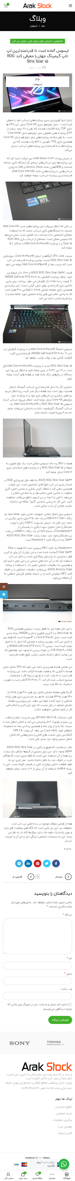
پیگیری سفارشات (62, 1120)
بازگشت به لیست (37, 877)
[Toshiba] (55, 1043)
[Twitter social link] (47, 863)
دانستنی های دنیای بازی (40, 41)
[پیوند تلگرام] (19, 863)
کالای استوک (65, 1133)
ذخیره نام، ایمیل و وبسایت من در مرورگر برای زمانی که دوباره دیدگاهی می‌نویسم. (40, 1006)
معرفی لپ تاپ (19, 41)
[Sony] (20, 1043)
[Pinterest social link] (37, 863)
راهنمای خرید (65, 1126)
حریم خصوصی (64, 1113)
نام (69, 958)
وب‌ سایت (66, 989)
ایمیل (68, 974)
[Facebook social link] (56, 863)
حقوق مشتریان (63, 1106)
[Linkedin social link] (28, 863)
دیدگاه (67, 915)
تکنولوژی (34, 26)
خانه (43, 26)
